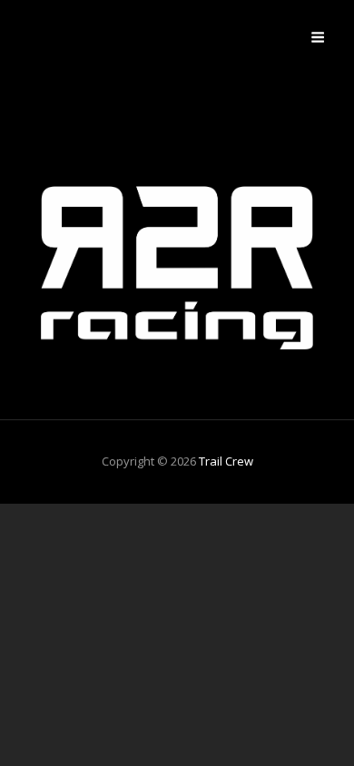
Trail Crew (226, 461)
